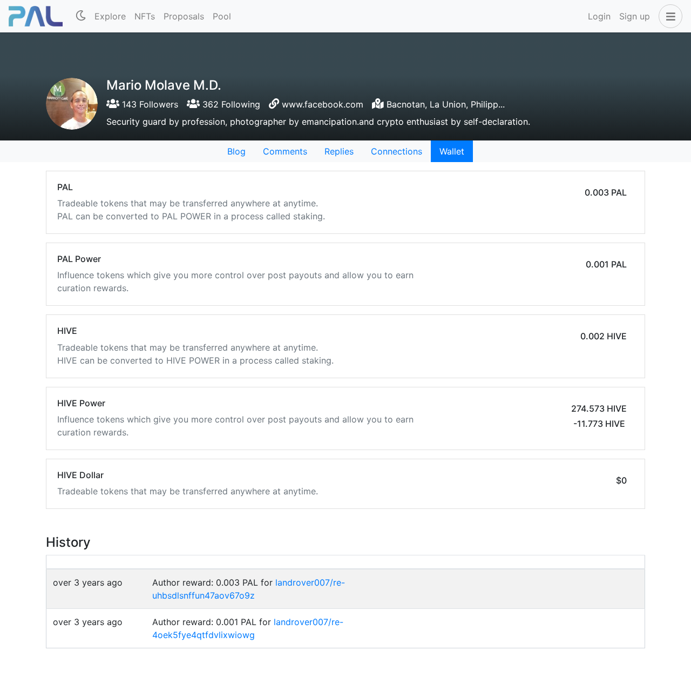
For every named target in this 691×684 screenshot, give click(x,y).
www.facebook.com (322, 104)
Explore (110, 16)
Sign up (634, 16)
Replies (339, 151)
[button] (668, 16)
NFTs (144, 16)
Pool (222, 16)
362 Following (230, 104)
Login (599, 16)
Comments (285, 151)
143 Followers (148, 104)
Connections (396, 151)
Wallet (451, 151)
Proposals (184, 16)
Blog (236, 151)
